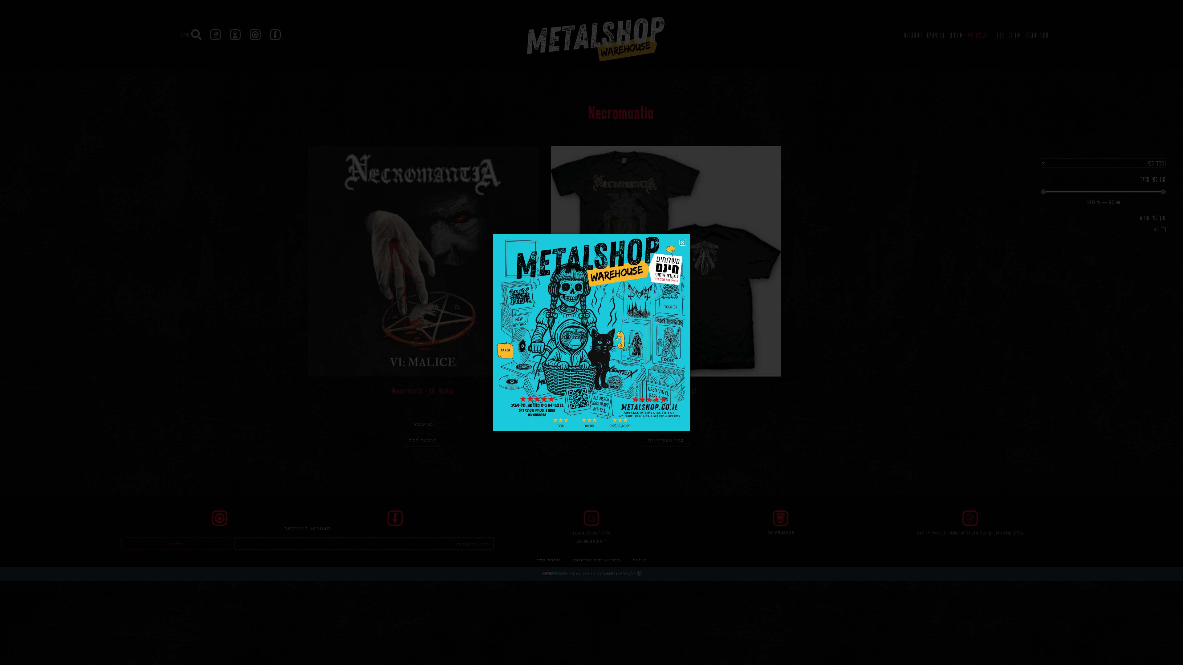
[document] (591, 332)
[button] (682, 242)
